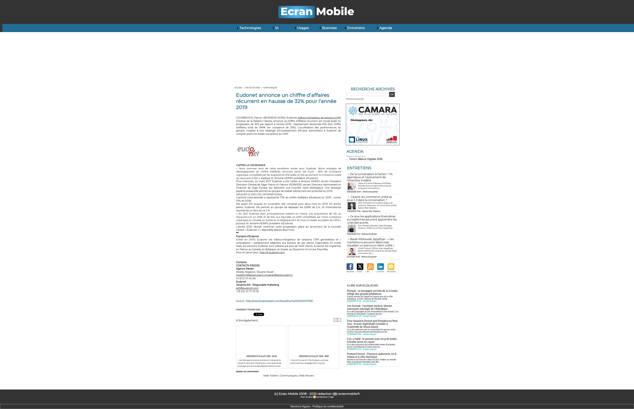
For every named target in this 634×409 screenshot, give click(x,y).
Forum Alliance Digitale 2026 (365, 159)
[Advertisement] (317, 57)
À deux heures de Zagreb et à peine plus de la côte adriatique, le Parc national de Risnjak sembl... (370, 297)
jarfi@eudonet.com (247, 288)
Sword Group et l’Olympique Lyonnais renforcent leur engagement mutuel (309, 361)
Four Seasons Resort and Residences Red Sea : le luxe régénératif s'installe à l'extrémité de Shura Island (372, 324)
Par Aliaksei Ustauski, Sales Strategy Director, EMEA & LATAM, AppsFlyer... (376, 226)
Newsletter (391, 271)
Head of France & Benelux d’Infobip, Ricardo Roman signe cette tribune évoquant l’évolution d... (374, 185)
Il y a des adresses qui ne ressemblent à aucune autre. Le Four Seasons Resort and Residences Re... (371, 330)
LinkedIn (380, 271)
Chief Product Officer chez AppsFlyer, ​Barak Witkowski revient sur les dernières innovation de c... (377, 250)
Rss (368, 271)
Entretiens (355, 28)
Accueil (238, 88)
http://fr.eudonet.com (272, 252)
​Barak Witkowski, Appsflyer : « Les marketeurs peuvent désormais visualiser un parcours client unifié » (370, 242)
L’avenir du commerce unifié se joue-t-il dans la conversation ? (369, 198)
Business (329, 28)
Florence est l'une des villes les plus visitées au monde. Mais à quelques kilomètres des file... (372, 360)
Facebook (350, 271)
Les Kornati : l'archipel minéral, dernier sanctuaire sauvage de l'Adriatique (369, 307)
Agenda (385, 28)
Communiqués (270, 88)
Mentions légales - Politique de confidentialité (317, 406)
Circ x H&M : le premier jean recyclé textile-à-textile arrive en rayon (372, 340)
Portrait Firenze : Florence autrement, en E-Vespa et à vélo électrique (372, 355)
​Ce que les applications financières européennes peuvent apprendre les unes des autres (372, 219)
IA (276, 28)
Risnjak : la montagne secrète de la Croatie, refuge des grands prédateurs (372, 292)
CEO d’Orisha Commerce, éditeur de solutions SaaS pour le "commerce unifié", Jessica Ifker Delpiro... (377, 205)
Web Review (306, 375)
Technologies (250, 28)
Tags (331, 397)
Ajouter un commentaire (247, 371)
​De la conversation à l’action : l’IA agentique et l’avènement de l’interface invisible (369, 177)
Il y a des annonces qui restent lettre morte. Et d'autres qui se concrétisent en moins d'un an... (371, 345)
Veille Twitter (270, 375)
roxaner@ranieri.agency (279, 275)
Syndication (322, 397)
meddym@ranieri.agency (250, 275)
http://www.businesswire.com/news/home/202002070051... (280, 301)
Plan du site (306, 397)
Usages (302, 28)
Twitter (359, 271)
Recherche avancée (355, 99)
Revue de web (252, 88)
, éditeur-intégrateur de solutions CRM (319, 117)
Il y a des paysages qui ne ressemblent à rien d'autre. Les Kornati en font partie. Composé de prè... (372, 312)
